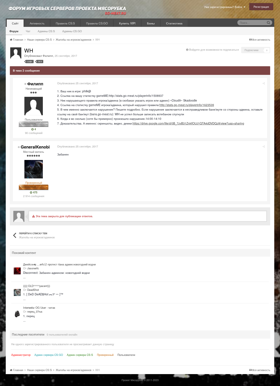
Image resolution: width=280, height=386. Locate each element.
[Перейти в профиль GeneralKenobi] (33, 169)
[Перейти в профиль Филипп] (15, 52)
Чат (28, 31)
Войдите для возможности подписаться (214, 49)
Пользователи (126, 355)
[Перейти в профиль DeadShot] (17, 292)
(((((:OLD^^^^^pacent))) (36, 286)
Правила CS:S (65, 23)
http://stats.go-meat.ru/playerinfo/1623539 (186, 105)
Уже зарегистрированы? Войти (224, 7)
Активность (37, 23)
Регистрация (261, 7)
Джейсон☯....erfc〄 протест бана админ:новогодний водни (59, 264)
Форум (13, 31)
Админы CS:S (46, 31)
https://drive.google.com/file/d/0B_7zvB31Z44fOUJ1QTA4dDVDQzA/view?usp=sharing (188, 123)
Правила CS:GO (97, 23)
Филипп (48, 56)
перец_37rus (34, 311)
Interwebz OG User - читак (39, 307)
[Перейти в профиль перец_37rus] (17, 314)
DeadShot (33, 290)
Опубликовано (77, 83)
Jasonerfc (33, 268)
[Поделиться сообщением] (264, 83)
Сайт (15, 23)
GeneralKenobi (35, 147)
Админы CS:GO (72, 31)
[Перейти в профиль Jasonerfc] (17, 270)
